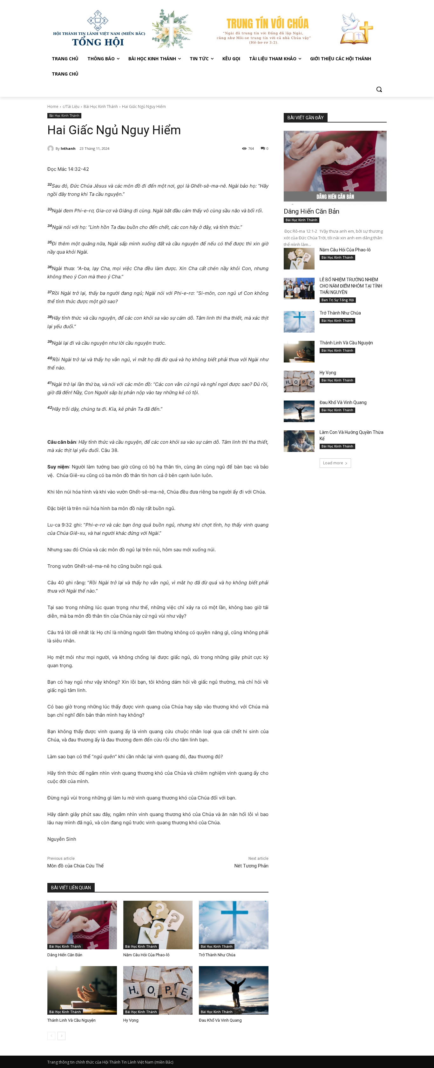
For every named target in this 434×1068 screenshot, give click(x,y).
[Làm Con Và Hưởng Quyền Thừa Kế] (299, 441)
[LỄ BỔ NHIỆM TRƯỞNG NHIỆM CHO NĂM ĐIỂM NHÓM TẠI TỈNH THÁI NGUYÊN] (299, 288)
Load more (333, 463)
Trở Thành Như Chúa (217, 954)
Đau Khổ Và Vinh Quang (221, 1020)
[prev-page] (51, 1036)
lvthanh (68, 148)
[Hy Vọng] (158, 990)
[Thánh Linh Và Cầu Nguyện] (82, 990)
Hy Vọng (131, 1020)
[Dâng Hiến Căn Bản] (82, 925)
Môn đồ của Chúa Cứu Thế (75, 866)
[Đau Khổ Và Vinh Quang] (233, 990)
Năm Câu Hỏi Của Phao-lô (146, 954)
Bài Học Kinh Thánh (101, 106)
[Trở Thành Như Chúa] (233, 925)
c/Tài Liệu (71, 106)
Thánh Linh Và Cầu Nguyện (71, 1020)
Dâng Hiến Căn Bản (64, 954)
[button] (379, 89)
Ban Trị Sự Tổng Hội (338, 300)
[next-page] (61, 1036)
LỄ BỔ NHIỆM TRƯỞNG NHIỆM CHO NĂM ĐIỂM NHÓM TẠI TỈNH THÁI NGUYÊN (351, 286)
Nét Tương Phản (251, 866)
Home (52, 106)
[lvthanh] (51, 148)
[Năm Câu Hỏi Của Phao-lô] (158, 925)
